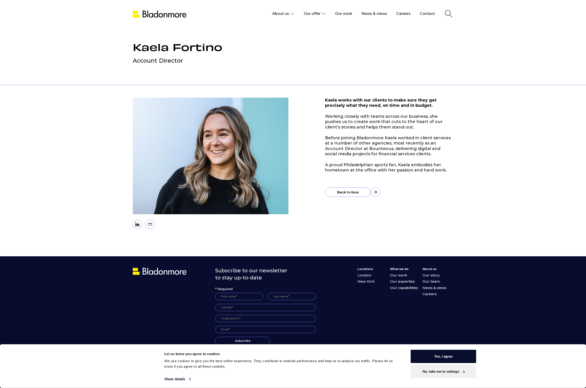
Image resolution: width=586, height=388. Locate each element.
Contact (427, 13)
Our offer (312, 13)
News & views (374, 13)
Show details (174, 379)
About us (280, 13)
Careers (403, 13)
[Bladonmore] (160, 271)
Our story (431, 275)
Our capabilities (404, 288)
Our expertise (402, 281)
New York (366, 281)
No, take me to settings (441, 371)
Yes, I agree (443, 356)
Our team (431, 281)
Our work (343, 13)
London (364, 275)
